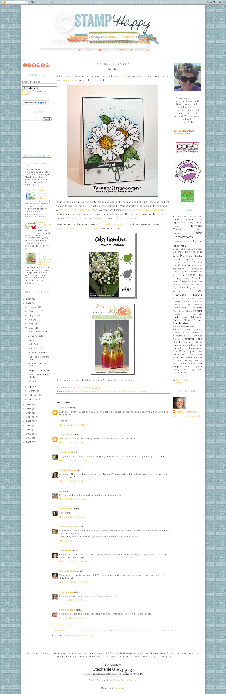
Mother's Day (182, 291)
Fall (189, 262)
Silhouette (196, 317)
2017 (29, 303)
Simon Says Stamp (103, 391)
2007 (29, 442)
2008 (29, 438)
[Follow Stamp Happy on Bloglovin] (35, 104)
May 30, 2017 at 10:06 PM (73, 561)
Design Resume (98, 50)
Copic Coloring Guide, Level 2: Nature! (44, 194)
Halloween (196, 268)
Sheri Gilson (65, 550)
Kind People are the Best (38, 358)
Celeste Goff (66, 452)
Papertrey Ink (181, 304)
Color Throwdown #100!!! (44, 225)
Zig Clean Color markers (134, 391)
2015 (29, 408)
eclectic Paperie (183, 259)
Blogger (119, 687)
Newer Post (59, 630)
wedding (188, 360)
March (32, 390)
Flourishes (184, 265)
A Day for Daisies (184, 216)
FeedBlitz (27, 94)
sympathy (178, 348)
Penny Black (180, 307)
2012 (29, 421)
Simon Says (132, 218)
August (33, 315)
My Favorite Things (187, 293)
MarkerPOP (188, 284)
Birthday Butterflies (38, 352)
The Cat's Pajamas (185, 351)
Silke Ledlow (66, 592)
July (31, 319)
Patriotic (197, 304)
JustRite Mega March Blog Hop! (38, 165)
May (31, 327)
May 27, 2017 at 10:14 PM (73, 460)
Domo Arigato (35, 335)
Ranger (197, 310)
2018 (29, 299)
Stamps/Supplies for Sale (133, 50)
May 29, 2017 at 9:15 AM (72, 540)
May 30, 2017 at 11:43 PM (73, 582)
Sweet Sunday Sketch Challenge (187, 343)
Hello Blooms (35, 348)
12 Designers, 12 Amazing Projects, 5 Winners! (44, 259)
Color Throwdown (84, 391)
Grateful (32, 381)
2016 (29, 404)
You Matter (98, 218)
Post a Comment (65, 624)
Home (78, 50)
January (33, 399)
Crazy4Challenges (183, 248)
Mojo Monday (194, 287)
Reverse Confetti (187, 313)
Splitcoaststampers (183, 326)
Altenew (122, 76)
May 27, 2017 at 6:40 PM (72, 424)
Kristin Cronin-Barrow (125, 680)
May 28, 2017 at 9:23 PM (72, 481)
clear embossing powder (76, 209)
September (35, 311)
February (34, 394)
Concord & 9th (182, 241)
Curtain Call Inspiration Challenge (187, 250)
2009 (29, 433)
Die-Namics (182, 255)
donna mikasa (67, 609)
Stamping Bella (192, 338)
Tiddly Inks (196, 354)
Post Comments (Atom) (80, 635)
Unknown (64, 407)
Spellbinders (180, 323)
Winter (188, 366)
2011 (29, 425)
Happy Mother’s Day (39, 370)
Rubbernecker (180, 317)
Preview (26, 91)
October (33, 307)
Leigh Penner (66, 508)
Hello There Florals (38, 331)
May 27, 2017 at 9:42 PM (72, 442)
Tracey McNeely (67, 571)
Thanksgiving (195, 348)
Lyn (61, 491)
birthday (196, 225)
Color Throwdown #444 (114, 224)
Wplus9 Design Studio (187, 368)
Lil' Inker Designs (187, 280)
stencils (177, 342)
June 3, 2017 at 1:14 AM (72, 618)
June (31, 323)
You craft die (74, 218)
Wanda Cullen (67, 470)
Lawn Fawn (190, 278)
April (31, 386)
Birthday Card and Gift (38, 365)
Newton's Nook (179, 299)
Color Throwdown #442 (38, 376)
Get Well (197, 265)
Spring (117, 391)
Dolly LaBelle (66, 434)
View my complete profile (187, 416)
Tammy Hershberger (187, 411)
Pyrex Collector (185, 311)
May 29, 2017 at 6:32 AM (72, 517)
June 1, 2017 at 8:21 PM (71, 600)
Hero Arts (179, 271)
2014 (29, 412)
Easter (198, 256)
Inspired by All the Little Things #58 (76, 228)
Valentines (178, 357)
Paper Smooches (192, 301)
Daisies (32, 340)
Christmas (179, 229)
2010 (29, 429)
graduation (178, 268)
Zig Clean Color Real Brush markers (147, 209)
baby (190, 222)
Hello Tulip (33, 344)
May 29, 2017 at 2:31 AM (72, 499)
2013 (29, 417)
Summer (188, 342)
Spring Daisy (69, 80)
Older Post (167, 630)
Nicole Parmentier (69, 526)
